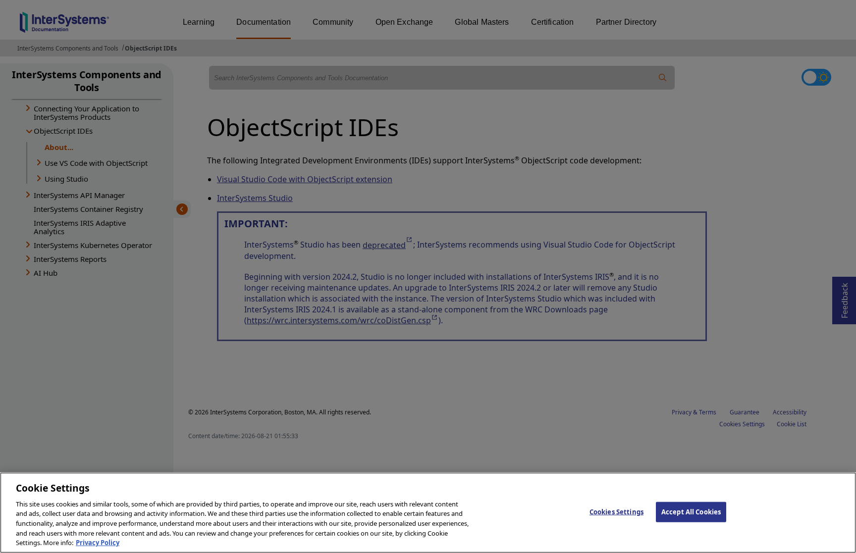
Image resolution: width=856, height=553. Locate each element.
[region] (428, 512)
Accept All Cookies (691, 511)
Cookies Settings (616, 511)
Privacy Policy (97, 542)
